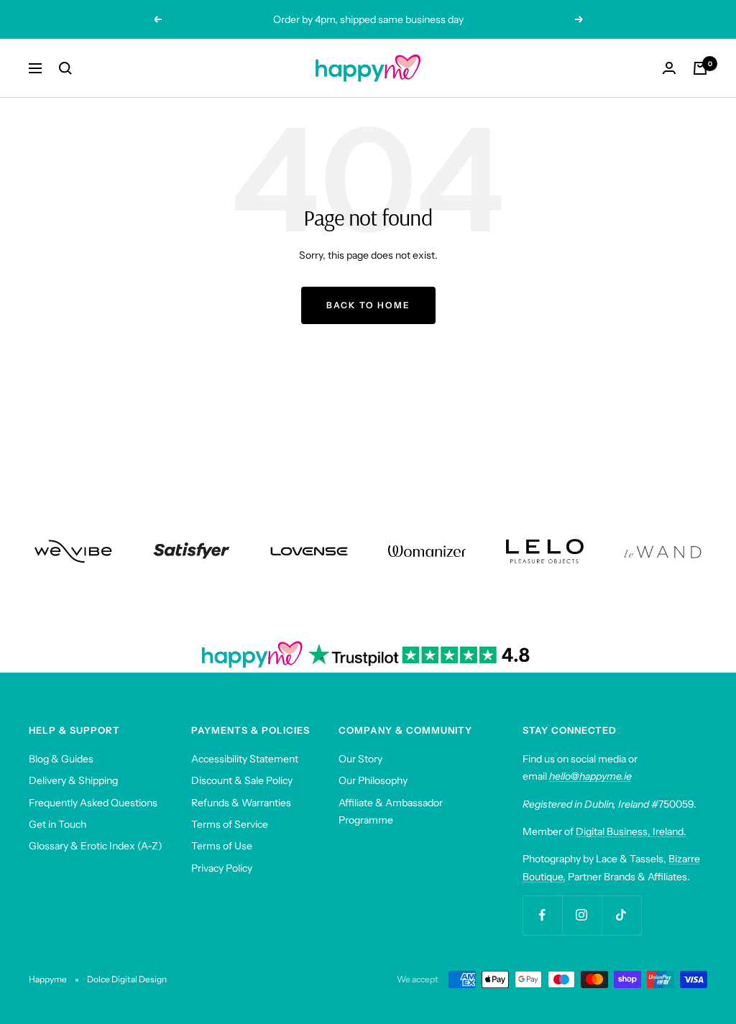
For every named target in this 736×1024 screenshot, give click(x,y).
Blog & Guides (61, 758)
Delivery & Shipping (73, 780)
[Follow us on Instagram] (582, 915)
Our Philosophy (373, 780)
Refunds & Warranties (241, 802)
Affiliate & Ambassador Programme (391, 811)
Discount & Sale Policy (242, 780)
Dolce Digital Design (127, 979)
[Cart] (700, 68)
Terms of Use (221, 845)
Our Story (360, 758)
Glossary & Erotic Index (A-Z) (95, 845)
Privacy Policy (221, 868)
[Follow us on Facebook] (542, 915)
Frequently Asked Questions (93, 802)
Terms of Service (229, 824)
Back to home (368, 305)
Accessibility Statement (244, 758)
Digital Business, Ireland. (631, 831)
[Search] (65, 68)
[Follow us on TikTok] (621, 915)
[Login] (669, 68)
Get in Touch (57, 824)
